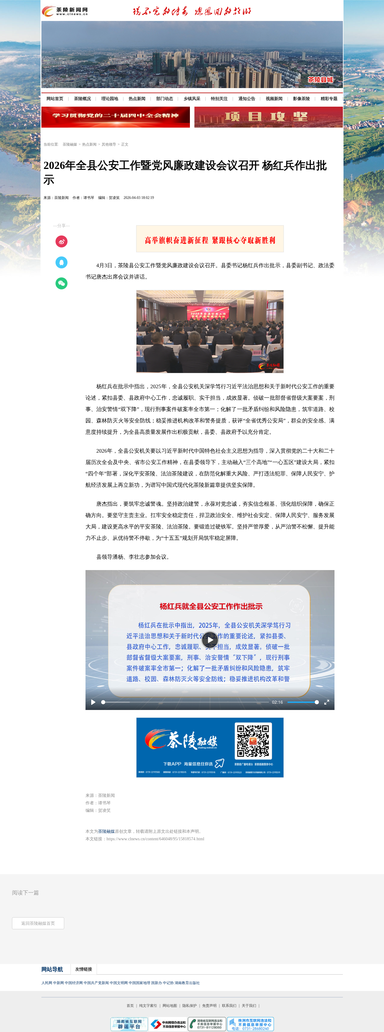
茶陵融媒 (70, 144)
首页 (130, 1006)
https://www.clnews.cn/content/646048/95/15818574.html (155, 839)
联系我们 (229, 1006)
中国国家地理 (139, 983)
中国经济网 (74, 983)
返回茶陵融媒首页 (38, 923)
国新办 (156, 983)
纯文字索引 (148, 1006)
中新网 (58, 983)
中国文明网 (119, 983)
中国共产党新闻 (96, 983)
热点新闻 (89, 144)
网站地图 (170, 1006)
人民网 (46, 983)
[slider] (185, 702)
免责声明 (209, 1006)
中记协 (168, 983)
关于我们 (249, 1006)
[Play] (210, 640)
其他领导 (109, 144)
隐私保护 (189, 1006)
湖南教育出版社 (187, 983)
